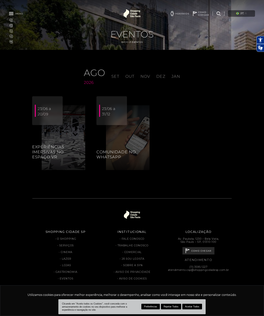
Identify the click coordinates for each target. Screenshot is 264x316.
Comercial (133, 252)
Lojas (66, 265)
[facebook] (11, 20)
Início (125, 42)
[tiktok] (11, 36)
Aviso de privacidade (132, 272)
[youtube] (11, 31)
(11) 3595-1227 (198, 266)
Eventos (66, 278)
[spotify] (11, 42)
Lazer (66, 258)
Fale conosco (133, 238)
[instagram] (11, 25)
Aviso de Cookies (133, 278)
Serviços (66, 245)
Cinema (66, 252)
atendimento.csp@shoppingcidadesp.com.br (198, 270)
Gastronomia (66, 272)
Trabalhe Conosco (133, 245)
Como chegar (201, 250)
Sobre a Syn (133, 265)
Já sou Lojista (133, 258)
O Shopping (66, 238)
